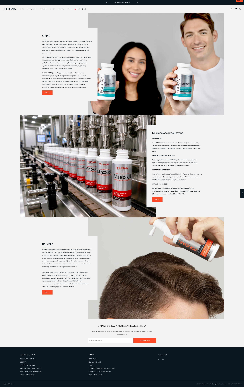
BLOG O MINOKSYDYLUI (96, 375)
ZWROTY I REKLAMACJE (27, 365)
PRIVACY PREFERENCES (27, 375)
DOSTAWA (23, 362)
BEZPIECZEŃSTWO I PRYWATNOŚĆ (31, 371)
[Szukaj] (240, 9)
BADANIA (61, 9)
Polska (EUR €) (7, 384)
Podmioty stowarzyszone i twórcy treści (101, 368)
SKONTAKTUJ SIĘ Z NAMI (27, 359)
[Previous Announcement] (106, 2)
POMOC (69, 9)
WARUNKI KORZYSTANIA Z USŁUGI (30, 368)
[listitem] (122, 2)
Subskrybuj (145, 340)
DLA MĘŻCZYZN (32, 9)
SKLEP (22, 9)
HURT (90, 365)
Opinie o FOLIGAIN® (95, 362)
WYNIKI (52, 9)
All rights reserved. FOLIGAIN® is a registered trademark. (211, 384)
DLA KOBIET (43, 9)
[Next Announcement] (137, 2)
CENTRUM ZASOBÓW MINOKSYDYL (100, 371)
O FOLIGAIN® (93, 359)
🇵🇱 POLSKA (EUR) (80, 9)
